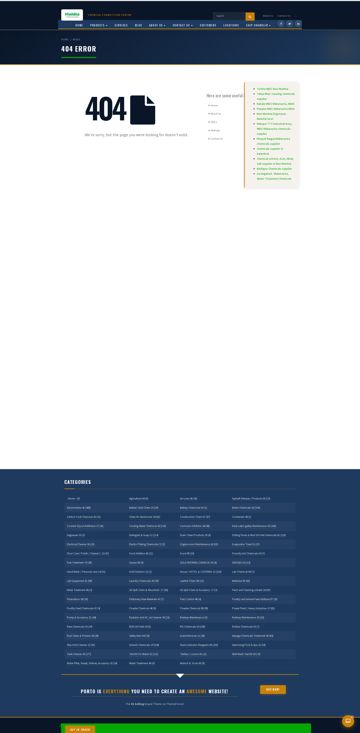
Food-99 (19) (187, 553)
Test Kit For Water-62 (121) (143, 654)
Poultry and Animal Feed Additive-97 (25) (255, 599)
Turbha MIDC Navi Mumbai (272, 89)
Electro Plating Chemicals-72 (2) (147, 544)
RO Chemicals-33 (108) (192, 627)
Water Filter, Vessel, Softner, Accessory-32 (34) (92, 663)
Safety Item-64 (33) (139, 636)
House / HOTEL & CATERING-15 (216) (200, 572)
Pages (76, 39)
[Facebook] (281, 23)
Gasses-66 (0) (136, 563)
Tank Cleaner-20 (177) (79, 654)
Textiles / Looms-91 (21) (193, 654)
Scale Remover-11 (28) (192, 636)
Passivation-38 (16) (77, 599)
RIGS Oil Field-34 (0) (140, 627)
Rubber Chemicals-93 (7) (245, 627)
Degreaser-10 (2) (76, 535)
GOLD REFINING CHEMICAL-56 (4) (198, 563)
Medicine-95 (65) (241, 581)
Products (97, 25)
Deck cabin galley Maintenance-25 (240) (254, 526)
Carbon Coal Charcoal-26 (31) (84, 517)
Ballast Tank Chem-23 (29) (143, 508)
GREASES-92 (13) (241, 563)
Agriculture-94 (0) (138, 499)
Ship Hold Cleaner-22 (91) (81, 645)
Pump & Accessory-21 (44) (81, 617)
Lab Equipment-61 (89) (79, 581)
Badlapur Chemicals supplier (274, 169)
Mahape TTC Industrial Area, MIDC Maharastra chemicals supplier (274, 129)
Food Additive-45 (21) (141, 553)
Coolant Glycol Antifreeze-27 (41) (85, 526)
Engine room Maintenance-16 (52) (199, 544)
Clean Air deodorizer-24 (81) (144, 517)
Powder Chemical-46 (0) (142, 608)
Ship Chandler (257, 25)
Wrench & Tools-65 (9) (192, 663)
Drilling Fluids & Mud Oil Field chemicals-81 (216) (259, 535)
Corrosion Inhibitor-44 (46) (195, 526)
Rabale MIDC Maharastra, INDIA (275, 104)
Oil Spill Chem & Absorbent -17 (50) (148, 590)
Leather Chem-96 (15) (192, 581)
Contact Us (284, 16)
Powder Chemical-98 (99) (194, 608)
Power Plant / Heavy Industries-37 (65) (253, 608)
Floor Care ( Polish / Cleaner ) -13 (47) (88, 553)
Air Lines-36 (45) (188, 499)
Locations (231, 25)
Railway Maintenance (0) (194, 617)
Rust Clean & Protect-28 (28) (83, 636)
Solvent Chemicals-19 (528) (144, 645)
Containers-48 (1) (241, 517)
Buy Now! (273, 689)
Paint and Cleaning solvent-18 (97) (251, 590)
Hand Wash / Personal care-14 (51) (86, 572)
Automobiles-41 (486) (79, 508)
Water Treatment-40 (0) (142, 663)
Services (121, 25)
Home (65, 39)
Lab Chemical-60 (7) (243, 572)
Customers (208, 25)
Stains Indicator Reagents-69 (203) (199, 645)
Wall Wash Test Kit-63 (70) (246, 654)
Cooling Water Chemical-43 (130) (147, 526)
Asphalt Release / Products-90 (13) (251, 499)
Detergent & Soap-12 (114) (143, 535)
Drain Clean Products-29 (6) (195, 535)
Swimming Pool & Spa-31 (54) (249, 645)
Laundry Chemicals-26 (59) (144, 581)
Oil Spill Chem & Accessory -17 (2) (198, 590)
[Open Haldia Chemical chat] (348, 721)
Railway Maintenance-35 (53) (248, 617)
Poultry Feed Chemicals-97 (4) (83, 608)
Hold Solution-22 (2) (140, 572)
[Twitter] (289, 23)
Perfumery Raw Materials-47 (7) (146, 599)
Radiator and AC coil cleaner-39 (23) (149, 617)
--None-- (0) (73, 499)
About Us (268, 16)
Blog (138, 25)
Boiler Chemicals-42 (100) (246, 508)
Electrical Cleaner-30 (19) (80, 544)
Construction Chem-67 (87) (195, 517)
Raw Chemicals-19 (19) (79, 627)
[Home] (74, 15)
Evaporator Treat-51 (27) (246, 544)
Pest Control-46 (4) (190, 599)
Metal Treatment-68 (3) (79, 590)
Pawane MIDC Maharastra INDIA (276, 109)
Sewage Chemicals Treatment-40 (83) (252, 636)
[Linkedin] (298, 23)
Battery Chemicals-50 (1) (193, 508)
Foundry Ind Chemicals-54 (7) (248, 553)
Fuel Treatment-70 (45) (79, 563)
